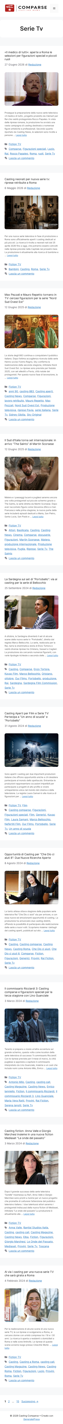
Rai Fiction (47, 958)
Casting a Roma (29, 1361)
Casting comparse (20, 810)
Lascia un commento (21, 158)
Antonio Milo (16, 1082)
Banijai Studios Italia (35, 1227)
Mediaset (10, 1246)
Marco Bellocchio (29, 673)
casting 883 (27, 391)
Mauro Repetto (35, 400)
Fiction (39, 953)
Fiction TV (15, 144)
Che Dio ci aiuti (41, 949)
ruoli (40, 153)
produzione (49, 678)
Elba (26, 1237)
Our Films (21, 678)
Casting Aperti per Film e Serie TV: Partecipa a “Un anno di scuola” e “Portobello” (27, 717)
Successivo (29, 1401)
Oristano (47, 673)
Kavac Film (11, 673)
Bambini (14, 269)
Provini (35, 958)
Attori (12, 530)
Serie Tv (50, 153)
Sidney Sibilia (17, 414)
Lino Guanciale (44, 1096)
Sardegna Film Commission (40, 683)
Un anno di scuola (20, 828)
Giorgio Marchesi (15, 1241)
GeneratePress (31, 1419)
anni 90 (13, 391)
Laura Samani (19, 819)
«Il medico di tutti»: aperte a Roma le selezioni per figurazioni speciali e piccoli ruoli (31, 56)
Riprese (31, 548)
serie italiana (43, 410)
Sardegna (16, 683)
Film (24, 805)
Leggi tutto (21, 135)
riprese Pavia (25, 410)
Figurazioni (44, 396)
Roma (33, 153)
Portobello (34, 678)
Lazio (51, 148)
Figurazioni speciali (34, 148)
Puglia (21, 548)
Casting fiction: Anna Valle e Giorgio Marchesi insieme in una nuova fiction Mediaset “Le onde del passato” (29, 1134)
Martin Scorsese (29, 539)
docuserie (44, 534)
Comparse (15, 148)
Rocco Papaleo (19, 153)
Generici (41, 814)
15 (18, 1401)
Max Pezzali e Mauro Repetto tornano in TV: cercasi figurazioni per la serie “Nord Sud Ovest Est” (31, 298)
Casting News (13, 396)
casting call (43, 1082)
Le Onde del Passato (40, 1241)
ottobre (9, 678)
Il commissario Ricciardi (40, 1091)
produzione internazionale (20, 544)
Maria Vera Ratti (14, 1100)
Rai (6, 153)
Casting (25, 269)
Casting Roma (21, 949)
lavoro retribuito (14, 400)
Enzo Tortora (41, 669)
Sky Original (34, 414)
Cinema (17, 534)
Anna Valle (15, 1227)
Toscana (44, 1246)
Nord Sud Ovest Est (27, 405)
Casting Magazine (16, 1086)
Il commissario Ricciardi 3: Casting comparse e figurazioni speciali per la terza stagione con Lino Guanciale (28, 992)
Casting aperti (44, 391)
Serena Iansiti (13, 1105)
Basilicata (23, 530)
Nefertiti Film (12, 824)
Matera (45, 539)
